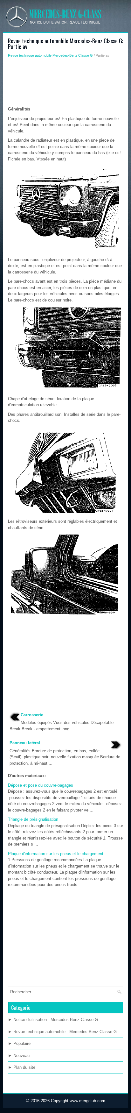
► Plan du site (21, 1067)
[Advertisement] (65, 84)
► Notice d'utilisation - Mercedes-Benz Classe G (53, 1019)
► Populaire (19, 1043)
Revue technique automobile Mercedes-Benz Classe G (50, 55)
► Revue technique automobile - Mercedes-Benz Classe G (62, 1031)
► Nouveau (19, 1055)
